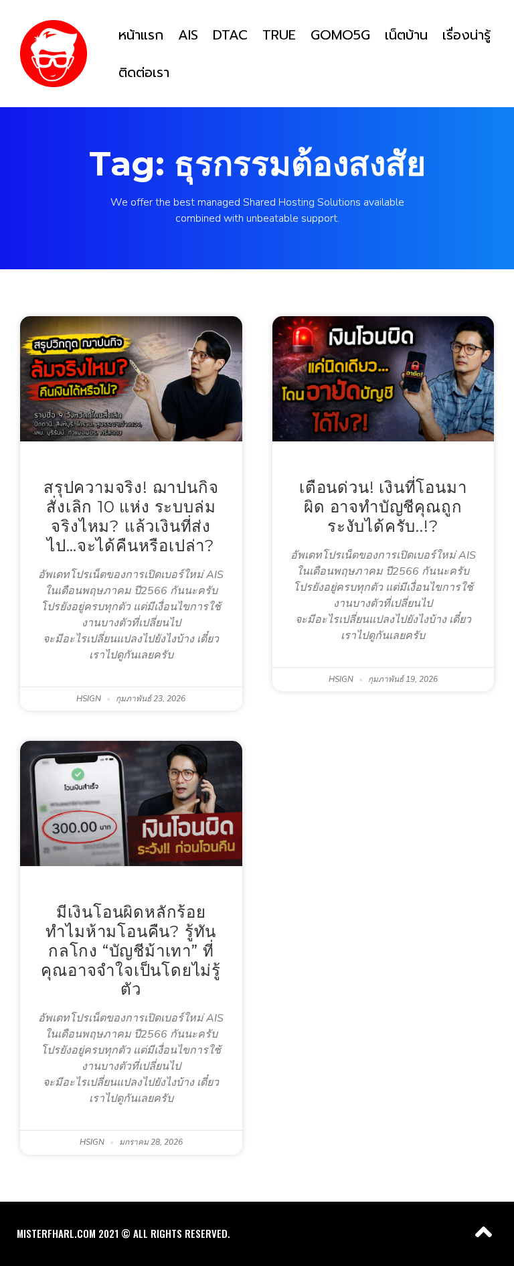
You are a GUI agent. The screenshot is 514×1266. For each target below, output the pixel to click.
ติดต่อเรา (143, 72)
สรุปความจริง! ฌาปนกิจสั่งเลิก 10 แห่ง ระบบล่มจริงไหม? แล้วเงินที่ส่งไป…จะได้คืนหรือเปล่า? (131, 516)
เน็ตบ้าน (406, 35)
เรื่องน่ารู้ (466, 35)
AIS (188, 35)
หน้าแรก (140, 35)
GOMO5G (340, 35)
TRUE (279, 35)
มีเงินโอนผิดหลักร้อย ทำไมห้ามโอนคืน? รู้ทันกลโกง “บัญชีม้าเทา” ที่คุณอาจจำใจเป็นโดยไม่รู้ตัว (131, 950)
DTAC (230, 35)
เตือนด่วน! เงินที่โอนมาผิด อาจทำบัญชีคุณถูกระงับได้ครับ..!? (382, 507)
